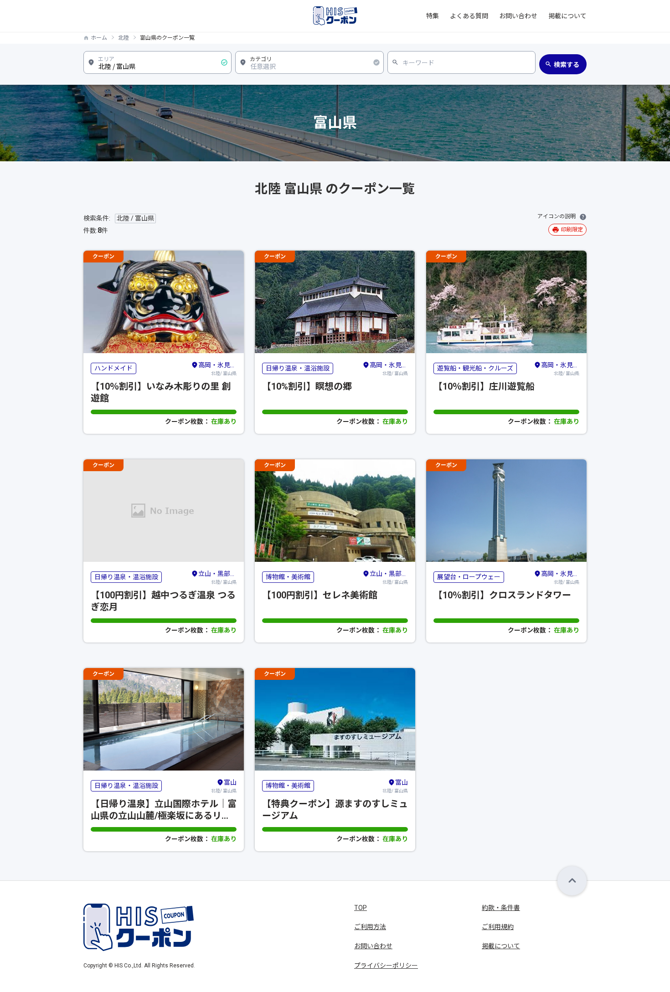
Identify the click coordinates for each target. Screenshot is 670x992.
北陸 (123, 38)
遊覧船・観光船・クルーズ (475, 368)
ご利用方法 (370, 926)
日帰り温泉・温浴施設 (298, 368)
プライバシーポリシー (386, 965)
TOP (360, 907)
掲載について (567, 16)
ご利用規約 (498, 926)
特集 (432, 16)
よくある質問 (469, 16)
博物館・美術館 (288, 577)
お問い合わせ (518, 16)
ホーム (99, 38)
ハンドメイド (113, 368)
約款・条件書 (501, 907)
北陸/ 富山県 (217, 368)
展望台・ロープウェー (468, 577)
